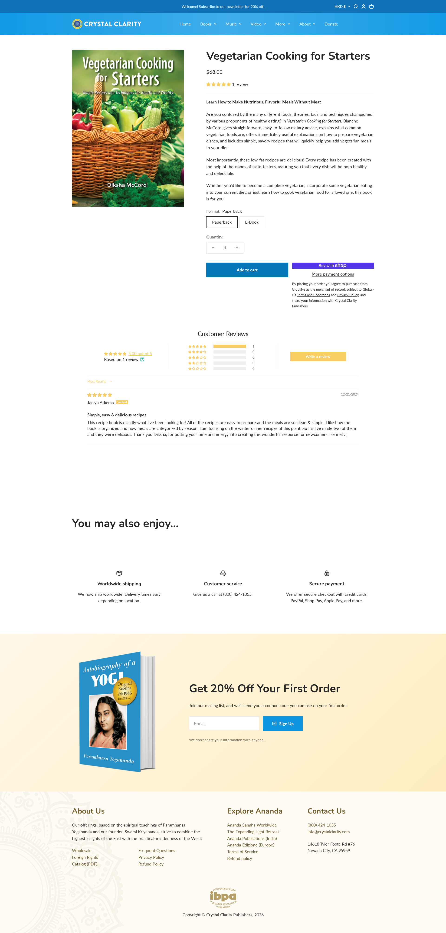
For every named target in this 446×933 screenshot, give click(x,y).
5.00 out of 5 (140, 353)
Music (231, 23)
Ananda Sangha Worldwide (252, 824)
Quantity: (214, 236)
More (280, 23)
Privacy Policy (151, 857)
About (305, 23)
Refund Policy (151, 863)
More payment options (333, 274)
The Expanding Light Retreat (253, 831)
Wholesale (82, 850)
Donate (331, 23)
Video (256, 23)
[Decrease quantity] (213, 247)
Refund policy (239, 858)
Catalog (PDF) (84, 863)
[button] (219, 84)
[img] (99, 394)
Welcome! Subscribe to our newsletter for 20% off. (223, 6)
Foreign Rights (85, 857)
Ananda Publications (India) (252, 838)
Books (206, 23)
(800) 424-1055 (322, 824)
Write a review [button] (318, 356)
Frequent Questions (156, 850)
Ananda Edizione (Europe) (250, 844)
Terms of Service (242, 851)
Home (185, 23)
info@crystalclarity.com (329, 831)
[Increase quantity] (237, 247)
